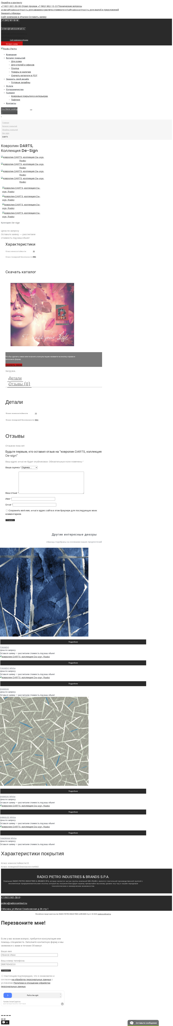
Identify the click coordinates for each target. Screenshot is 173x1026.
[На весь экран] (7, 1015)
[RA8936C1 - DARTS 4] (22, 182)
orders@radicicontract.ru (14, 33)
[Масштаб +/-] (10, 1015)
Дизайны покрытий (10, 129)
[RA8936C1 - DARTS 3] (22, 175)
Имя (8, 499)
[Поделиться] (5, 1015)
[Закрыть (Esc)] (2, 1015)
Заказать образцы (11, 13)
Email (9, 505)
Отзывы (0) (19, 384)
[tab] (56, 378)
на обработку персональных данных (31, 979)
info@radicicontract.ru (12, 37)
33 (34, 251)
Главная (5, 122)
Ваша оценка (13, 467)
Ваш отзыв (12, 493)
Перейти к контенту (11, 3)
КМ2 (34, 257)
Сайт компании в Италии (14, 17)
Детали (15, 378)
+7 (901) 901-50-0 (10, 897)
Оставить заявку (37, 17)
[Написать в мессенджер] (5, 1022)
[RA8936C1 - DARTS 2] (22, 168)
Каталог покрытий (9, 126)
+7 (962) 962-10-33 (11, 25)
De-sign (5, 133)
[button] (13, 365)
